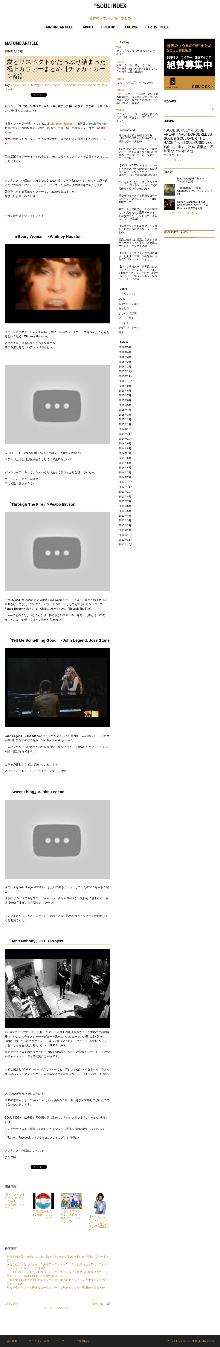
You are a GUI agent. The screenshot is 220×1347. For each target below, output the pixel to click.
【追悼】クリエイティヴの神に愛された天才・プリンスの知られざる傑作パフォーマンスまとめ (138, 256)
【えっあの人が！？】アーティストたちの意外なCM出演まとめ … (99, 1223)
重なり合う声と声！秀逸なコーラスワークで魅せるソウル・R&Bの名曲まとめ (56, 1287)
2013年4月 (125, 515)
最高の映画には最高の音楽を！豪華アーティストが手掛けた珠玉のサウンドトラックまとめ (138, 242)
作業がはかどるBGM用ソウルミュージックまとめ (43, 1216)
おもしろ (124, 308)
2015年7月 (125, 395)
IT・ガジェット (127, 293)
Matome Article (21, 43)
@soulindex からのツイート (180, 232)
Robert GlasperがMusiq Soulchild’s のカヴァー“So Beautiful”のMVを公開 (192, 205)
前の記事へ (13, 1303)
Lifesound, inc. (182, 1341)
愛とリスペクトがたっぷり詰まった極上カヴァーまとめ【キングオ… (15, 1201)
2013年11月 (126, 486)
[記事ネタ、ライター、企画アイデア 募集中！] (189, 89)
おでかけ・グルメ (129, 303)
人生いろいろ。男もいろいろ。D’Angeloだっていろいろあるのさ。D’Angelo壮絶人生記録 (137, 68)
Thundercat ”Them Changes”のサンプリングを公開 (194, 191)
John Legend (52, 85)
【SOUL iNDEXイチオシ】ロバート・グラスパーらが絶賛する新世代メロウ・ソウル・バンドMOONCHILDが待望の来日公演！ (138, 170)
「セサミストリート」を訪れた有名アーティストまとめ (70, 1216)
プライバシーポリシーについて (47, 1341)
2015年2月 (125, 419)
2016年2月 (125, 361)
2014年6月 (125, 457)
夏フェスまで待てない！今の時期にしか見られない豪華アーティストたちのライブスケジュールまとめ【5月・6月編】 (138, 214)
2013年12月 (126, 482)
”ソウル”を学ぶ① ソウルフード (135, 82)
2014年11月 (126, 433)
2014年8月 (125, 448)
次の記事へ (99, 1304)
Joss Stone (69, 85)
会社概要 (12, 1341)
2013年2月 (125, 525)
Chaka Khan (18, 85)
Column (169, 121)
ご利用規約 (82, 1341)
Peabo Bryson (87, 85)
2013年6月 (125, 506)
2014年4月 (125, 467)
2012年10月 (126, 544)
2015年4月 (125, 409)
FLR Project (35, 85)
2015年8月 (125, 390)
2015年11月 (126, 376)
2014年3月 (125, 472)
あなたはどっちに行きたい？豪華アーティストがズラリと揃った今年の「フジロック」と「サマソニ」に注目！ (138, 153)
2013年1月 (125, 530)
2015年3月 (125, 414)
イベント (124, 322)
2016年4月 (125, 352)
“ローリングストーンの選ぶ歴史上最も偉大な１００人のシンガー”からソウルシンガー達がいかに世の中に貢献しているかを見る (137, 98)
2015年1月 (125, 424)
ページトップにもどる (57, 1308)
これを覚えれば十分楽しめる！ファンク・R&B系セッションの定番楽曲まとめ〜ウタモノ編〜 (138, 185)
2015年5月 (125, 405)
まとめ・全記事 (128, 313)
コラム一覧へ (171, 160)
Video (122, 298)
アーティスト (126, 318)
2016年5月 (125, 347)
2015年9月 (125, 385)
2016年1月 (125, 366)
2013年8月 (125, 496)
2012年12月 (126, 535)
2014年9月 (125, 443)
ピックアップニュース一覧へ (180, 213)
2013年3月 (125, 520)
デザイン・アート (129, 327)
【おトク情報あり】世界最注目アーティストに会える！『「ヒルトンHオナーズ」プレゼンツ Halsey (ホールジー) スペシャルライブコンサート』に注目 (138, 273)
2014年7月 (125, 453)
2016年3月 (125, 356)
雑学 (121, 332)
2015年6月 (125, 400)
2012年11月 (126, 539)
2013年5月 (125, 511)
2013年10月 (126, 491)
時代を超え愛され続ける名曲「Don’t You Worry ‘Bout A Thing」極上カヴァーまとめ (139, 138)
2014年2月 (125, 477)
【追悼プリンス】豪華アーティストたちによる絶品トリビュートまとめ (138, 229)
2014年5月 (125, 462)
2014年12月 (126, 429)
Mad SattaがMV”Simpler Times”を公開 (191, 180)
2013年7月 (125, 501)
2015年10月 (126, 381)
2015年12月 (126, 371)
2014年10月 (126, 438)
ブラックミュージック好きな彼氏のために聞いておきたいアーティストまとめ (137, 117)
